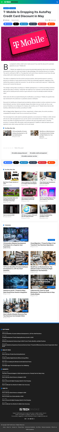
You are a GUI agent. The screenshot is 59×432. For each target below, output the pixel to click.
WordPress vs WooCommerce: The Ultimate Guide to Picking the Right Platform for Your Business (41, 268)
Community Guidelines (30, 427)
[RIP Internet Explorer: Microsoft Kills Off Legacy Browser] (30, 209)
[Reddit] (32, 419)
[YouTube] (30, 419)
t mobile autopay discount (20, 153)
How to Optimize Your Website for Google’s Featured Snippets (29, 183)
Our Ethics (38, 427)
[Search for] (57, 2)
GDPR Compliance (30, 429)
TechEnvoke (6, 20)
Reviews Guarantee (46, 427)
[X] (27, 419)
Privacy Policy (21, 427)
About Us (9, 427)
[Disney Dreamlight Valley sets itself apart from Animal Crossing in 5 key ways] (11, 191)
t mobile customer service (29, 156)
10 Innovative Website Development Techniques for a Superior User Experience (14, 245)
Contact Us (14, 427)
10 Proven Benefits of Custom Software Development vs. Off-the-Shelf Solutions (19, 133)
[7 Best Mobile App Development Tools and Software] (48, 176)
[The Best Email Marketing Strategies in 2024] (48, 209)
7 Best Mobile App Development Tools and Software (47, 183)
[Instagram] (34, 419)
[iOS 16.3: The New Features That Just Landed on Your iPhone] (48, 191)
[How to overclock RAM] (11, 209)
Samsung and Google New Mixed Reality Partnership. (28, 198)
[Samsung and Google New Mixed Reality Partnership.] (30, 191)
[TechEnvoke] (11, 2)
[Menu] (2, 2)
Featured (6, 8)
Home (4, 427)
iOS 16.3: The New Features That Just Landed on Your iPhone (47, 198)
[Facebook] (25, 419)
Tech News (12, 8)
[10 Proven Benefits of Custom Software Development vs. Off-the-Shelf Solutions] (7, 133)
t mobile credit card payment (39, 153)
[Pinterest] (28, 419)
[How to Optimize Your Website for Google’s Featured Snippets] (30, 176)
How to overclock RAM (8, 215)
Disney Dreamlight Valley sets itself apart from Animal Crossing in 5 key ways (10, 199)
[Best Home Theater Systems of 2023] (11, 176)
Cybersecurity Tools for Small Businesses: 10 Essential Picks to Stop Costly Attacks (43, 292)
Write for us (54, 427)
